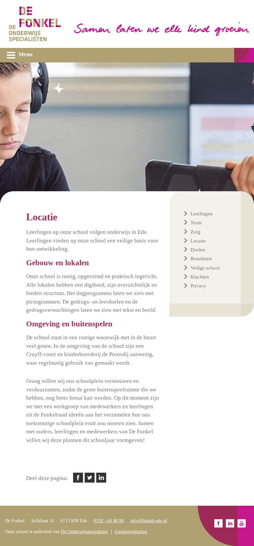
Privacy (198, 285)
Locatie (198, 240)
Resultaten (201, 258)
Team (196, 222)
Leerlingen (201, 213)
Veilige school (205, 268)
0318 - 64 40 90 (109, 520)
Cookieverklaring (131, 531)
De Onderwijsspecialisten (84, 531)
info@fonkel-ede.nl (148, 520)
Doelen (197, 249)
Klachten (199, 276)
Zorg (195, 232)
